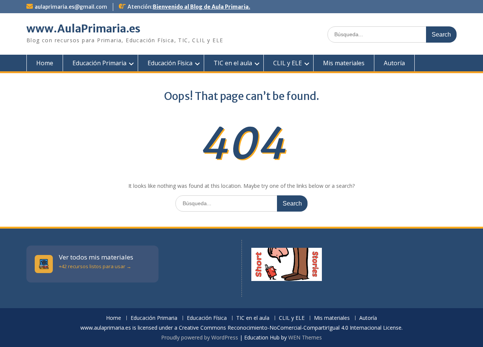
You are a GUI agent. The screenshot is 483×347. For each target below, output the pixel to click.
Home (44, 63)
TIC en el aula (233, 63)
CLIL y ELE (287, 63)
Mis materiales (344, 63)
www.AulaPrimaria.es (83, 28)
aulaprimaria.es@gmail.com (71, 6)
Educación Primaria (99, 63)
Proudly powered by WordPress (199, 337)
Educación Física (170, 63)
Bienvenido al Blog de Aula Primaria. (201, 6)
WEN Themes (305, 337)
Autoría (394, 63)
